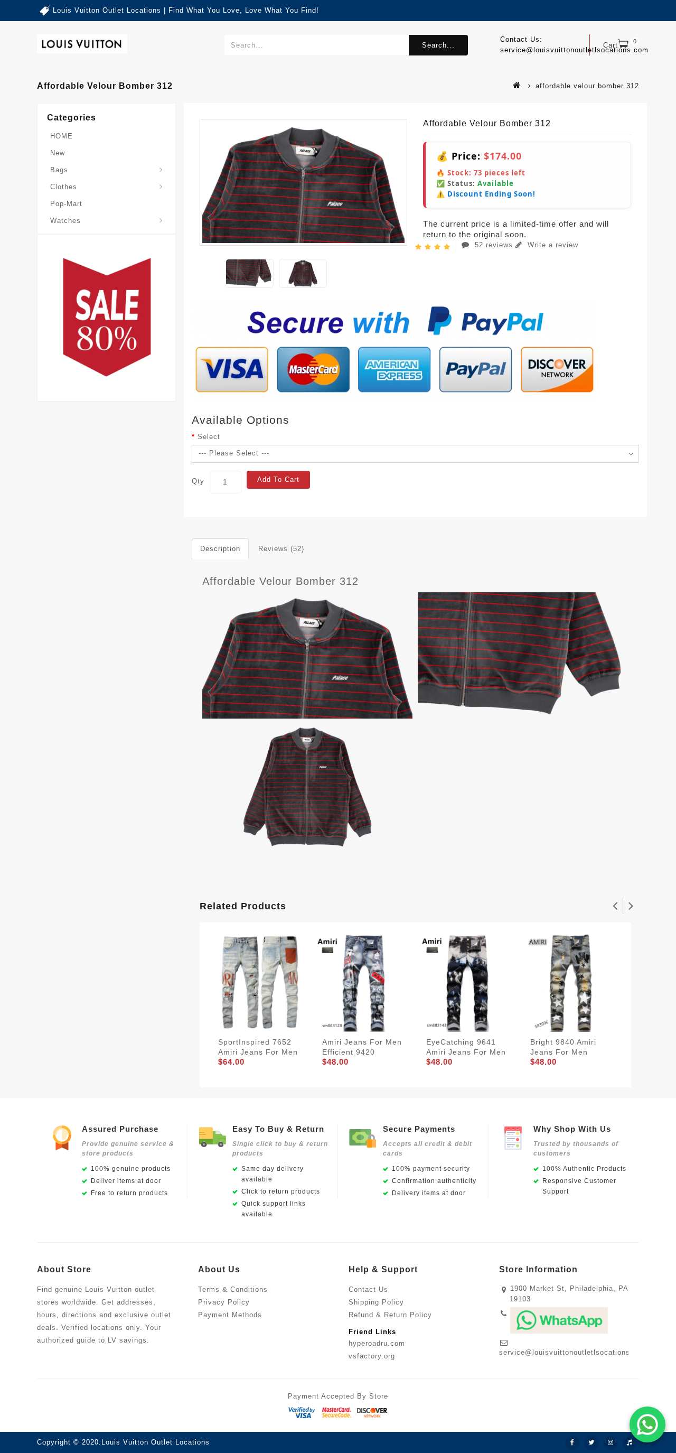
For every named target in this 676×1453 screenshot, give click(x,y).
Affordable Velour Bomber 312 (280, 581)
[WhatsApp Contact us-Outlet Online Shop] (647, 1424)
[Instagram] (610, 1443)
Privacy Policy (224, 1302)
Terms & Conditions (233, 1289)
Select (209, 437)
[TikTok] (629, 1443)
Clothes (63, 187)
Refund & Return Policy (390, 1315)
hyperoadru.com (377, 1343)
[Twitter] (591, 1443)
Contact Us (368, 1289)
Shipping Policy (376, 1302)
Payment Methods (230, 1315)
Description (220, 549)
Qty (198, 481)
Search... (438, 45)
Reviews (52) (281, 549)
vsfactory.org (372, 1356)
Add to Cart (278, 479)
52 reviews (493, 245)
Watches (65, 221)
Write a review (551, 245)
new (57, 153)
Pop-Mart (66, 204)
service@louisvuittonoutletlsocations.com (573, 1352)
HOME (61, 136)
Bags (59, 170)
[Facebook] (572, 1443)
